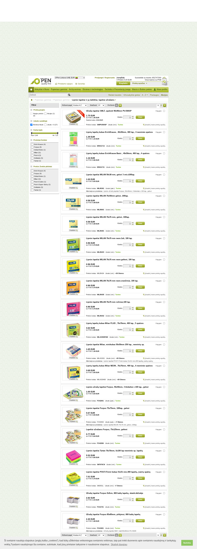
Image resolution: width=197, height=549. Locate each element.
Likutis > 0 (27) (52, 125)
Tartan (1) (37, 161)
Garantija (81, 84)
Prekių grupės (39, 110)
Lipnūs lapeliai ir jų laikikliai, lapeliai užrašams (93, 100)
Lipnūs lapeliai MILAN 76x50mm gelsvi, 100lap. (107, 196)
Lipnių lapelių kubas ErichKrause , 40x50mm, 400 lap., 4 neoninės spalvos (119, 132)
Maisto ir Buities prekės (142, 89)
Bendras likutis (38, 125)
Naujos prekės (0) (38, 115)
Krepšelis (123, 83)
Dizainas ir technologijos (93, 89)
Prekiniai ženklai (40, 140)
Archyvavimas (75, 89)
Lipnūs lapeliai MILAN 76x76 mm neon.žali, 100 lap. (109, 238)
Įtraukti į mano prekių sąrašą (155, 125)
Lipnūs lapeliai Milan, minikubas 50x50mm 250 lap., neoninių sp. (115, 344)
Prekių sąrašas (138, 83)
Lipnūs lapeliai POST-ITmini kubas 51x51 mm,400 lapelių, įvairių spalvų (128, 361)
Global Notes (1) (40, 150)
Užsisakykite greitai (131, 95)
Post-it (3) (37, 155)
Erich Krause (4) (40, 144)
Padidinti (72, 124)
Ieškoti (33, 95)
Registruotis (110, 78)
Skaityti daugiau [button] (119, 544)
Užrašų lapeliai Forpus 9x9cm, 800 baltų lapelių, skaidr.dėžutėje (114, 493)
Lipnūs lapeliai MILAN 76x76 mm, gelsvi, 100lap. (108, 217)
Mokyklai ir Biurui (42, 89)
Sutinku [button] (187, 543)
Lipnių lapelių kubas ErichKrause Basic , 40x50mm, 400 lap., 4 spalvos (117, 153)
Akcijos (164, 95)
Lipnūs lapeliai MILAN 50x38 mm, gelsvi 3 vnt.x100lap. (110, 175)
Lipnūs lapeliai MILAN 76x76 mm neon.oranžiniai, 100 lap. (112, 281)
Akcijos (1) (51, 113)
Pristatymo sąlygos (65, 84)
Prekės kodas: (91, 125)
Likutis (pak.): (110, 188)
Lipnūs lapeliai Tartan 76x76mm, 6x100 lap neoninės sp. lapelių (114, 451)
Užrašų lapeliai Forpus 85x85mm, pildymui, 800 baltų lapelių (113, 514)
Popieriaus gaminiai (59, 89)
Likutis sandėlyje (40, 121)
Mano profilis (162, 89)
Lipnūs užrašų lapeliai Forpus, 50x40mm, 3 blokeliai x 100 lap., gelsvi (128, 191)
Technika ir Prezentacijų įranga (117, 89)
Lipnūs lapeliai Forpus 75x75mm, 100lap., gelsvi (107, 408)
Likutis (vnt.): (112, 125)
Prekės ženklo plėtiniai (42, 166)
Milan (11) (37, 152)
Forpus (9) (38, 147)
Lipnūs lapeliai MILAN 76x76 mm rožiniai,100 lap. (108, 302)
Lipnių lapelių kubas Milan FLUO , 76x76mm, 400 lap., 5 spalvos (114, 323)
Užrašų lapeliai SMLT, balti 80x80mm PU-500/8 (120, 531)
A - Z (144, 95)
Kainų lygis (38, 130)
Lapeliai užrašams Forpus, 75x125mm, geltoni (106, 429)
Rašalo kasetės (114, 95)
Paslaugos (154, 95)
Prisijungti (99, 78)
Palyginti (158, 111)
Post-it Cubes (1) (40, 182)
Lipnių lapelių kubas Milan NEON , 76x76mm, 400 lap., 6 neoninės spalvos (119, 366)
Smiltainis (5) (38, 158)
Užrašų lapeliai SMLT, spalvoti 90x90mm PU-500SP (109, 111)
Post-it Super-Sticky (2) (42, 184)
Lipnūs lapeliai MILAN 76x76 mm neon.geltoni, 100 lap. (110, 259)
